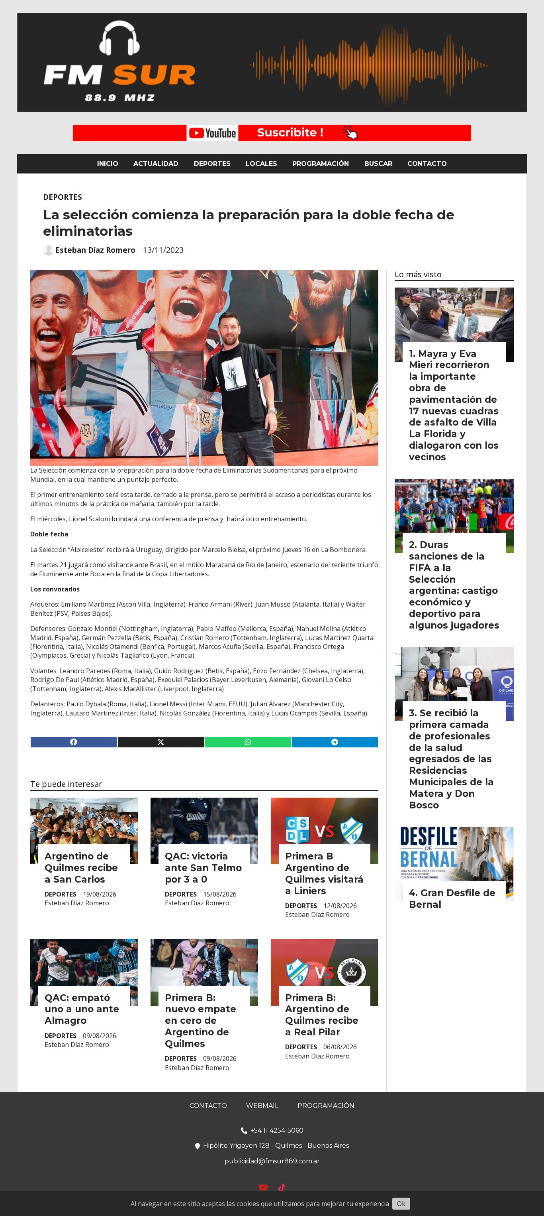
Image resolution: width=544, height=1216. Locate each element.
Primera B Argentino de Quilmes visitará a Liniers (324, 873)
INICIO (107, 164)
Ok (401, 1203)
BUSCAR (378, 164)
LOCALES (261, 164)
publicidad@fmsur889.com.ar (272, 1161)
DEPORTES (212, 164)
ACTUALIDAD (155, 164)
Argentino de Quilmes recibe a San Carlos (81, 868)
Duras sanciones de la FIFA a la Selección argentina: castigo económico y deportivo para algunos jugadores (454, 585)
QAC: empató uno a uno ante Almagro (82, 1009)
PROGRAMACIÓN (320, 164)
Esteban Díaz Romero (95, 250)
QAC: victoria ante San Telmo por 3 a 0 (203, 868)
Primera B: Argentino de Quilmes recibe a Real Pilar (321, 1015)
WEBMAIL (262, 1106)
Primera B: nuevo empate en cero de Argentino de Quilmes (200, 1020)
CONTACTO (427, 164)
